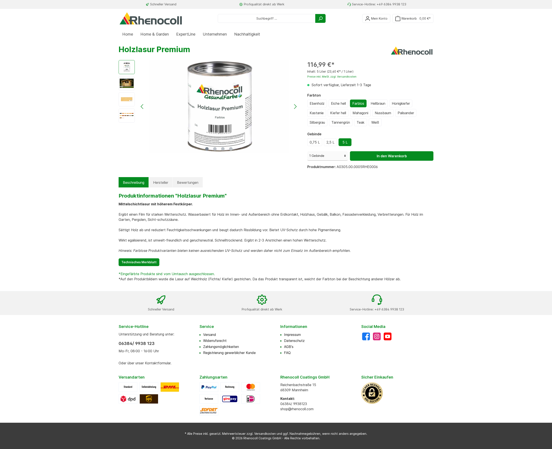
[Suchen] (320, 18)
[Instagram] (377, 336)
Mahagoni (360, 113)
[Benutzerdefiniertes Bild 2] (128, 398)
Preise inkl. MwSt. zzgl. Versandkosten (331, 76)
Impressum (292, 334)
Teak (360, 122)
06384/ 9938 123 (137, 343)
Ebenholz (317, 103)
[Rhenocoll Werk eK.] (411, 50)
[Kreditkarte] (250, 387)
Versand (209, 334)
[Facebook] (366, 336)
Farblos (358, 103)
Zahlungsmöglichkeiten (221, 347)
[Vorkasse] (208, 398)
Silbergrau (317, 122)
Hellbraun (378, 103)
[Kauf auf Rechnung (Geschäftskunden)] (229, 387)
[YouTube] (387, 336)
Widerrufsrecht (215, 340)
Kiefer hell (338, 113)
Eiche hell (338, 103)
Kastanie (317, 113)
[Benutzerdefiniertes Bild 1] (169, 387)
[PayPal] (208, 387)
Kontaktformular (158, 363)
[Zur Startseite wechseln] (151, 18)
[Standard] (128, 387)
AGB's (288, 347)
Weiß (375, 122)
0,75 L (315, 142)
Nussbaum (383, 113)
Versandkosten (265, 433)
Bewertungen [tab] (187, 182)
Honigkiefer (401, 103)
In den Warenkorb (392, 156)
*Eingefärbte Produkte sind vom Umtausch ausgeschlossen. (167, 274)
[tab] (134, 182)
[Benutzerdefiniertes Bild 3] (149, 398)
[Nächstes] (295, 107)
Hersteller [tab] (160, 182)
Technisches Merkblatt (139, 262)
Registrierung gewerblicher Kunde (229, 353)
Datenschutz (294, 340)
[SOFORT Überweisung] (208, 410)
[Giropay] (229, 398)
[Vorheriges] (142, 107)
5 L (345, 142)
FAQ (287, 353)
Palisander (406, 113)
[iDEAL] (250, 398)
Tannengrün (340, 122)
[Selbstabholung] (149, 387)
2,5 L (330, 142)
